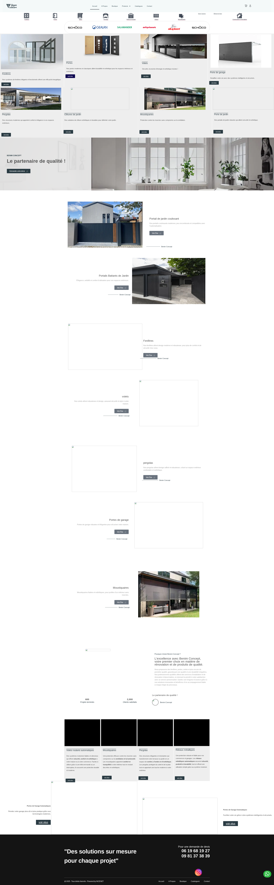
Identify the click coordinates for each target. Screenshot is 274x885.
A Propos (104, 6)
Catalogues (139, 6)
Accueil (94, 6)
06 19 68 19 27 (196, 850)
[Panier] (246, 5)
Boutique (115, 6)
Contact (149, 6)
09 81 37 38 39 (196, 856)
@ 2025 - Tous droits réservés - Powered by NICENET (84, 881)
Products (125, 6)
